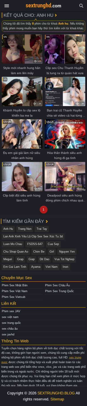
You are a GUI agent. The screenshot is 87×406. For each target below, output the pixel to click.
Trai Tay (42, 228)
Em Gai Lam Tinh (14, 266)
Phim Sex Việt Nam (14, 291)
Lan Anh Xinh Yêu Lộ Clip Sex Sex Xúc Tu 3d (33, 236)
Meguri (7, 259)
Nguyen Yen (67, 251)
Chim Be (38, 251)
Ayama (35, 266)
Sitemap (57, 399)
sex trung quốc (11, 322)
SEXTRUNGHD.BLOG (56, 393)
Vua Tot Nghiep (64, 259)
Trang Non (24, 228)
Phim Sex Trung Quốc (59, 291)
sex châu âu (10, 328)
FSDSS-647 (35, 244)
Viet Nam (52, 266)
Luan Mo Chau (12, 244)
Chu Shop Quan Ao (15, 251)
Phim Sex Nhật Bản (14, 285)
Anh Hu (8, 228)
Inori (65, 266)
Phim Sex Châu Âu (57, 285)
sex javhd (8, 334)
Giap (32, 259)
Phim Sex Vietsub (13, 297)
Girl (52, 251)
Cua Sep (53, 244)
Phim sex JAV (11, 311)
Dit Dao (44, 259)
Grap (20, 259)
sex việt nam (10, 317)
